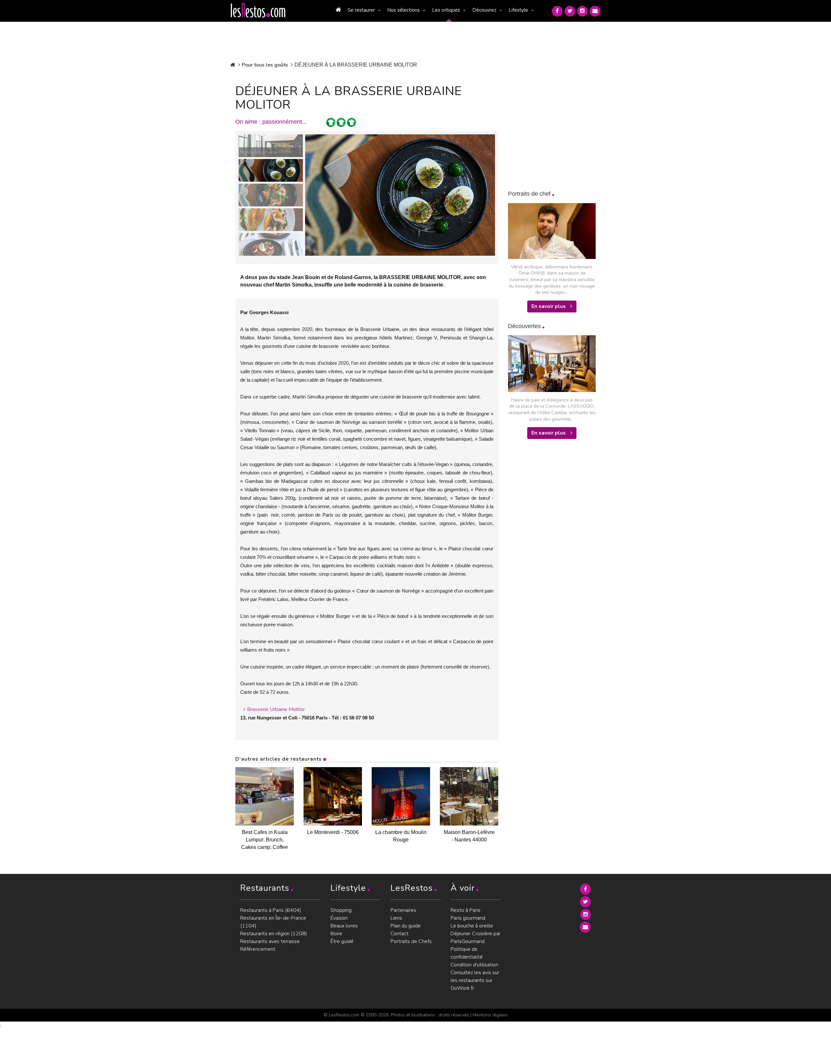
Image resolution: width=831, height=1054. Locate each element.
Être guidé (341, 941)
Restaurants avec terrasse (270, 941)
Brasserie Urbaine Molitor (276, 709)
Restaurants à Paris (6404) (270, 910)
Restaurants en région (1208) (273, 933)
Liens (396, 918)
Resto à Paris (465, 910)
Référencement (257, 949)
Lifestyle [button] (518, 10)
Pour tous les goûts (265, 64)
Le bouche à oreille (472, 925)
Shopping (341, 910)
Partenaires (403, 910)
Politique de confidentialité (467, 953)
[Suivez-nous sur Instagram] (582, 11)
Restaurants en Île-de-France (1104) (273, 921)
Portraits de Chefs (411, 941)
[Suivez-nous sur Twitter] (569, 11)
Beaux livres (344, 925)
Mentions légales (490, 1015)
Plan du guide (406, 925)
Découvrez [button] (484, 10)
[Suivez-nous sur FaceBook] (557, 11)
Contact (399, 933)
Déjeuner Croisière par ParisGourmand (476, 937)
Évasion (339, 918)
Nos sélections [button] (403, 10)
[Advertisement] (556, 549)
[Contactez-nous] (595, 11)
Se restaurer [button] (361, 10)
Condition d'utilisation (474, 964)
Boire (336, 933)
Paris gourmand (468, 918)
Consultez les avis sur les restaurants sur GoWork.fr (475, 980)
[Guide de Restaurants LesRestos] (258, 10)
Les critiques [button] (446, 10)
